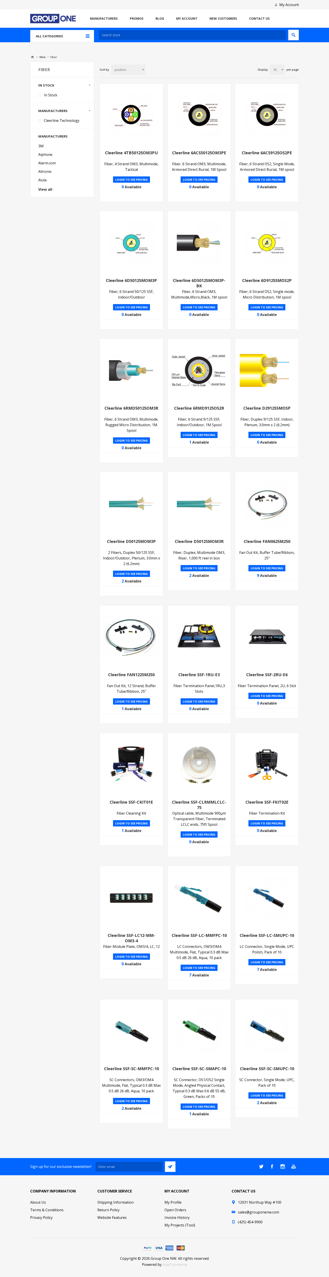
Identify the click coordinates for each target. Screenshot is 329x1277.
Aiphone (45, 154)
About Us (38, 1202)
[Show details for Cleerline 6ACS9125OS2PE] (267, 115)
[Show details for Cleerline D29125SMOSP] (267, 370)
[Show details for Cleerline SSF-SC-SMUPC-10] (267, 1031)
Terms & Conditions (47, 1209)
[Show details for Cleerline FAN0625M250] (267, 503)
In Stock (50, 95)
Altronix (44, 171)
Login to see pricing (131, 180)
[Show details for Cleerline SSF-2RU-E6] (267, 637)
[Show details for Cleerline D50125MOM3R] (199, 503)
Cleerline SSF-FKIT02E (267, 802)
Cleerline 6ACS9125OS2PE (267, 152)
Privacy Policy (41, 1217)
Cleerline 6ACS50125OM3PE (199, 152)
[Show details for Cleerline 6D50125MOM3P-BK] (199, 242)
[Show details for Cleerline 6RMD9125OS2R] (199, 370)
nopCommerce (174, 1264)
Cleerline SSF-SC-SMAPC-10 (199, 1068)
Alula (42, 180)
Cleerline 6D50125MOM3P (131, 280)
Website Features (112, 1217)
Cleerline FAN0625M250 (267, 541)
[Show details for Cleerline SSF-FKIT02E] (267, 764)
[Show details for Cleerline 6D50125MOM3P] (131, 242)
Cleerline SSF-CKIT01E (131, 802)
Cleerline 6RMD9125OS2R (199, 408)
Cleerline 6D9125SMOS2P (267, 280)
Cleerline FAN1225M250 (131, 674)
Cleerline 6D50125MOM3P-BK (199, 283)
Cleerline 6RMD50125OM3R (131, 408)
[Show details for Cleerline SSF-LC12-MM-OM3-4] (131, 897)
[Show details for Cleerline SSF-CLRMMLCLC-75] (199, 764)
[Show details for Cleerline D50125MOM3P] (131, 503)
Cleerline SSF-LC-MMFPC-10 (199, 935)
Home (32, 57)
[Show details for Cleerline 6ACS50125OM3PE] (199, 115)
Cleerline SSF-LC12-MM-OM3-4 (131, 938)
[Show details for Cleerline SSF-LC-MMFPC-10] (199, 897)
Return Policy (108, 1209)
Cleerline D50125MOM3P (131, 541)
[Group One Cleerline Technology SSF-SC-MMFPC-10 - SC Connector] (131, 1031)
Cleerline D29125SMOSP (267, 408)
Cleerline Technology (61, 120)
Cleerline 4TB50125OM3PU (131, 152)
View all (45, 189)
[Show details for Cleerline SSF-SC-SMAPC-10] (199, 1031)
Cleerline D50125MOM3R (199, 541)
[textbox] (192, 35)
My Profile (173, 1202)
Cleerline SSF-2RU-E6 (267, 674)
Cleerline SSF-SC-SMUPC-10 (267, 1068)
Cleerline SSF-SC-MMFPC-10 (131, 1068)
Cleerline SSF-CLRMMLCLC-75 (199, 804)
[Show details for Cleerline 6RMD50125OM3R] (131, 370)
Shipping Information (115, 1202)
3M (41, 146)
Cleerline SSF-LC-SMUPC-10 (267, 935)
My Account (289, 4)
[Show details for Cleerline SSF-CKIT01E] (131, 764)
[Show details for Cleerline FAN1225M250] (131, 637)
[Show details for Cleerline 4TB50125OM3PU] (131, 115)
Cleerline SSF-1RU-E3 (199, 674)
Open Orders (175, 1209)
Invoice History (177, 1217)
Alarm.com (47, 163)
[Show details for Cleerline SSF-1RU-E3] (199, 637)
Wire (42, 57)
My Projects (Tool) (179, 1225)
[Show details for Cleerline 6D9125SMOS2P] (267, 242)
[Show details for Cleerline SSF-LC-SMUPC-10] (267, 897)
